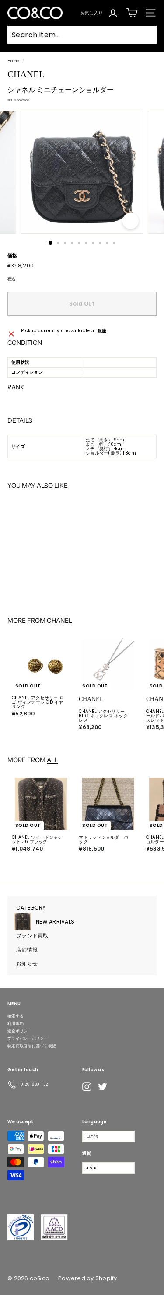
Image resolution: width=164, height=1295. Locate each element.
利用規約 (15, 1023)
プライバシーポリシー (27, 1038)
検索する (15, 1016)
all (52, 760)
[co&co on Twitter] (102, 1086)
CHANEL (59, 621)
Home (13, 60)
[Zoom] (130, 221)
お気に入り (91, 12)
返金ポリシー (19, 1031)
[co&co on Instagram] (86, 1086)
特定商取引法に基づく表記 (31, 1045)
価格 (12, 255)
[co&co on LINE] (120, 1087)
